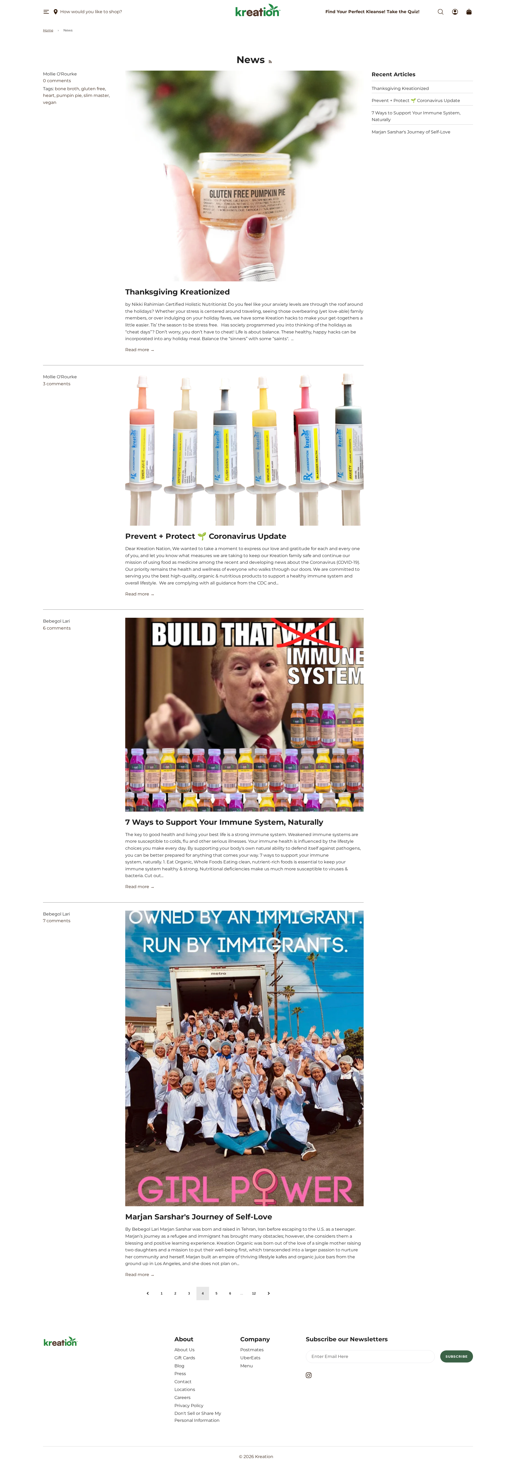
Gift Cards (184, 1357)
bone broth (67, 88)
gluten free (93, 88)
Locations (184, 1389)
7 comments (56, 920)
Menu (246, 1365)
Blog (179, 1365)
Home (48, 30)
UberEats (250, 1357)
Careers (182, 1397)
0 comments (57, 80)
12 (254, 1293)
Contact (183, 1381)
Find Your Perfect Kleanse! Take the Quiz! (372, 11)
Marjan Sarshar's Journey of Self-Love (198, 1216)
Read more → (140, 349)
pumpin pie (69, 95)
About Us (184, 1349)
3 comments (56, 383)
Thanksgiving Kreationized (177, 291)
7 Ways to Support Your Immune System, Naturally (224, 822)
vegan (49, 102)
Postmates (252, 1349)
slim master (96, 95)
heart (49, 95)
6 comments (57, 628)
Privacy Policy (188, 1405)
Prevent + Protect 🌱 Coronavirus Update (205, 536)
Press (180, 1373)
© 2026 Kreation (256, 1456)
